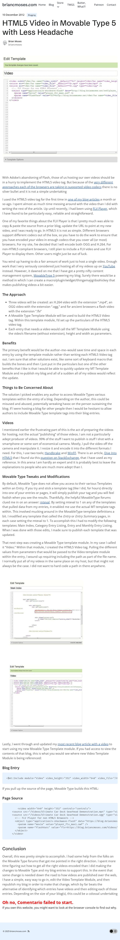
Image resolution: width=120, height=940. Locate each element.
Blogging (32, 15)
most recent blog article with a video (83, 744)
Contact (111, 4)
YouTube (109, 266)
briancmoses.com (19, 4)
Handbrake (52, 453)
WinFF (72, 453)
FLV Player (100, 209)
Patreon (99, 4)
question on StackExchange (60, 458)
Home (42, 4)
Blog (51, 4)
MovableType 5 (44, 275)
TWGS (70, 4)
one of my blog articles (84, 199)
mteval (45, 502)
